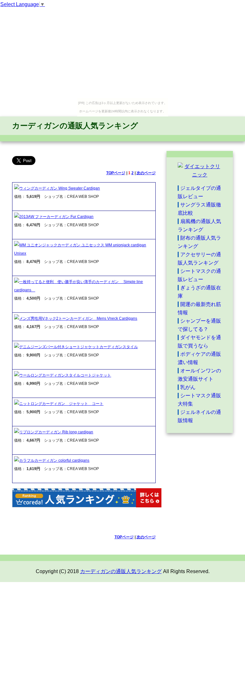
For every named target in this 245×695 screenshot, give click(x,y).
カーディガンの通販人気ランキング (75, 125)
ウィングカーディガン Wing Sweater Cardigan (59, 188)
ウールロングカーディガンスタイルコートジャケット (65, 375)
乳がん (188, 387)
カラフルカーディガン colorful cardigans (54, 460)
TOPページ (115, 173)
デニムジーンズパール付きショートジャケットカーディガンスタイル (78, 347)
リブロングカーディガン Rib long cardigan (56, 432)
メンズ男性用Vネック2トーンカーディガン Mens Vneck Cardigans (78, 318)
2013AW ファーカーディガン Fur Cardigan (56, 216)
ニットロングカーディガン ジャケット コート (61, 403)
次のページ (146, 173)
